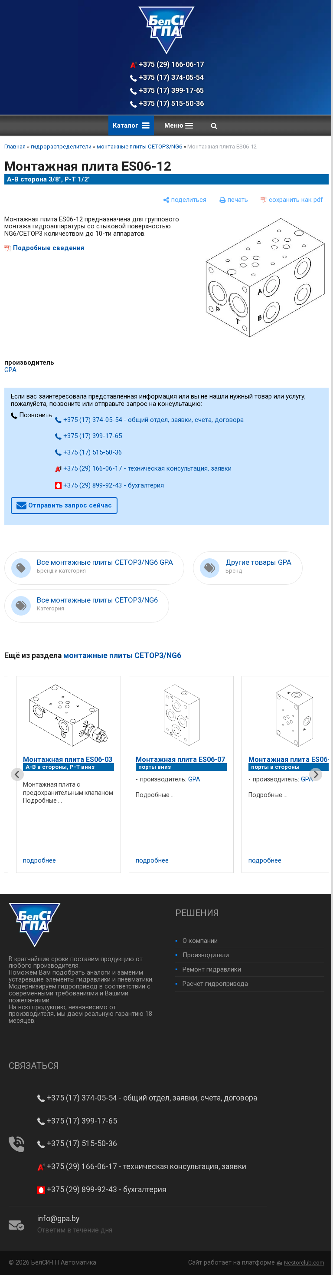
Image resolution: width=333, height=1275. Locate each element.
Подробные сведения (48, 248)
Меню (174, 125)
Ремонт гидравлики (212, 969)
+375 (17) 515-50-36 (170, 103)
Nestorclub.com (304, 1262)
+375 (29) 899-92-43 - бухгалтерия (113, 485)
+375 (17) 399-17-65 (170, 90)
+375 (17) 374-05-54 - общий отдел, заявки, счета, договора (171, 77)
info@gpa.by (58, 1218)
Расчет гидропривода (215, 984)
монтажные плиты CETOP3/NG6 (139, 146)
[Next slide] (315, 774)
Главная (15, 146)
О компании (200, 941)
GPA (10, 370)
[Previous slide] (17, 774)
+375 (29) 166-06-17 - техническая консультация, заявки (171, 64)
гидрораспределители (61, 146)
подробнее (39, 860)
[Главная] (166, 52)
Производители (206, 955)
